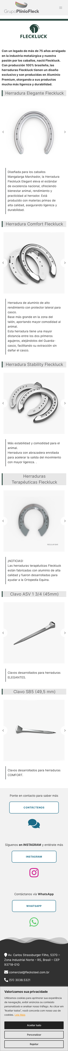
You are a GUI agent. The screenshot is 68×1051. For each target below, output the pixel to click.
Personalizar (34, 1034)
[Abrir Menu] (60, 7)
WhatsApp (34, 905)
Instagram (34, 856)
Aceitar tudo (34, 1025)
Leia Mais (20, 1014)
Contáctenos (34, 807)
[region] (34, 1018)
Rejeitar (34, 1044)
